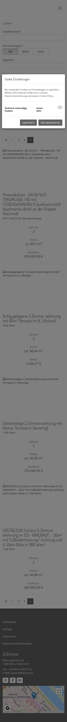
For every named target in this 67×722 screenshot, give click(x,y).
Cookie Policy (46, 95)
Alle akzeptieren (50, 122)
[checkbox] (60, 107)
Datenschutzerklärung (16, 95)
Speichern (28, 122)
